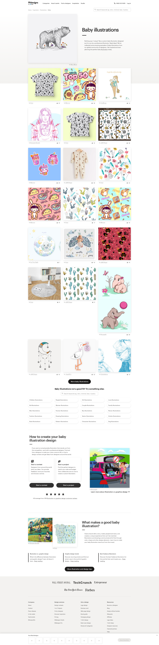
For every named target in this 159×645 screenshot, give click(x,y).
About (29, 605)
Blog (108, 608)
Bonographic (104, 334)
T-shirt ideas (110, 623)
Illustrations (43, 10)
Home (30, 10)
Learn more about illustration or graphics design (109, 492)
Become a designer (112, 605)
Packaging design (86, 617)
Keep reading (38, 561)
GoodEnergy (103, 103)
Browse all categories (87, 626)
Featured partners (112, 629)
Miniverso (67, 103)
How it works (55, 3)
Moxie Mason (74, 64)
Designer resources (112, 626)
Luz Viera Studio (34, 262)
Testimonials (31, 617)
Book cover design (86, 623)
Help (108, 631)
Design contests (58, 605)
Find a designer (66, 3)
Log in (129, 3)
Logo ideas (110, 620)
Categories (46, 3)
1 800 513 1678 (120, 3)
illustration (104, 49)
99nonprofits (31, 620)
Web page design (85, 611)
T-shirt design (84, 620)
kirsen (31, 103)
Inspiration (75, 3)
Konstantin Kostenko (35, 143)
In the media (31, 614)
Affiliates (109, 617)
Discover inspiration (59, 614)
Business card (84, 608)
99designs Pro (58, 623)
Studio (83, 3)
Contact (30, 608)
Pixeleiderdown (104, 374)
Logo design (84, 605)
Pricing (56, 617)
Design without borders (113, 611)
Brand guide (84, 614)
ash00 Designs (104, 143)
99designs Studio (59, 620)
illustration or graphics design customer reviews (62, 498)
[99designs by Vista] (33, 3)
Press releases (32, 611)
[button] (157, 635)
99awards (110, 614)
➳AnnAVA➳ (68, 374)
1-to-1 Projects (58, 608)
